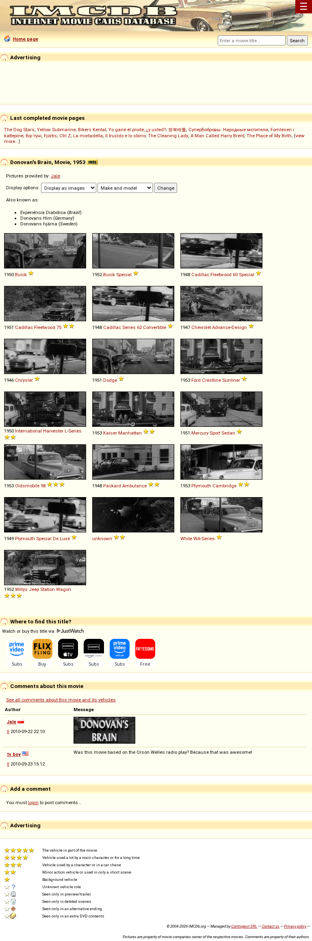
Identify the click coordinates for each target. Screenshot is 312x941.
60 (235, 274)
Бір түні (33, 135)
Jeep (34, 589)
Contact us (271, 926)
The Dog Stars (19, 129)
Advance (221, 327)
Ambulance (134, 486)
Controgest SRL (244, 926)
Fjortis (50, 135)
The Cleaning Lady (168, 135)
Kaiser (110, 433)
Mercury (199, 433)
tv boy (14, 754)
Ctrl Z (65, 135)
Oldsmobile (27, 486)
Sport (215, 433)
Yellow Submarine (56, 129)
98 (43, 486)
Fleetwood (221, 274)
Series (129, 327)
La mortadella (88, 135)
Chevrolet (201, 327)
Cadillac (200, 274)
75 (58, 327)
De (55, 538)
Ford (196, 380)
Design (239, 327)
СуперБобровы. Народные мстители (228, 129)
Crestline (211, 380)
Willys (21, 589)
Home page (25, 39)
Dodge (110, 380)
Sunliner (231, 380)
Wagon (63, 589)
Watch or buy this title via (29, 631)
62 (139, 327)
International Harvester (39, 431)
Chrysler (24, 380)
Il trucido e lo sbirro (125, 135)
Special (124, 274)
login (33, 802)
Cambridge (224, 486)
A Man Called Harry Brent (217, 135)
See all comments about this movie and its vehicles (61, 700)
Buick (21, 274)
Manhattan (130, 433)
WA (196, 538)
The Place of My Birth (269, 135)
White (186, 538)
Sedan (228, 433)
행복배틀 (177, 129)
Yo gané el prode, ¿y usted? (137, 129)
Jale (55, 176)
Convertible (154, 327)
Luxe (65, 538)
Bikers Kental (92, 129)
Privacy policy (295, 926)
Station (47, 589)
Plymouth (201, 486)
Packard (112, 486)
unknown (102, 538)
